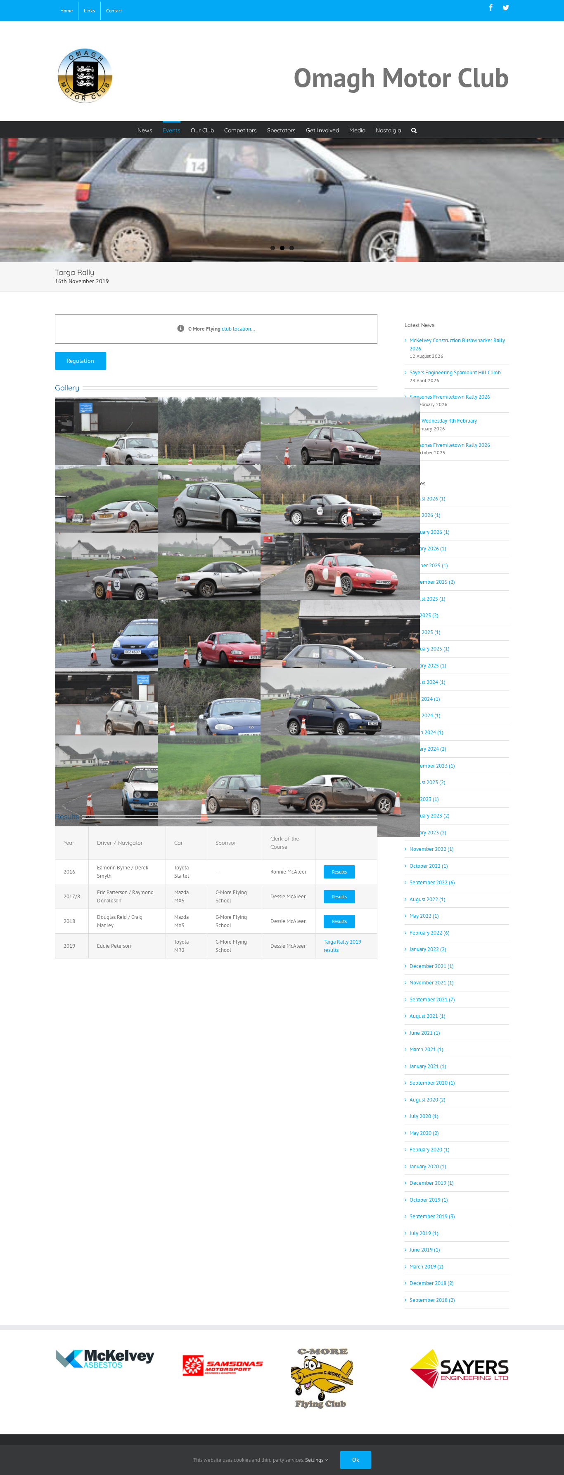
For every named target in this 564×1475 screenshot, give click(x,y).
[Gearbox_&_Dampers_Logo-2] (223, 1350)
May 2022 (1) (424, 915)
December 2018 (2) (432, 1283)
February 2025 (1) (430, 648)
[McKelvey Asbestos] (105, 1350)
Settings (315, 1459)
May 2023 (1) (424, 799)
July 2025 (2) (424, 615)
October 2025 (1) (429, 565)
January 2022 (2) (428, 949)
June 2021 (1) (425, 1032)
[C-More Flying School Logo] (322, 1350)
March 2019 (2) (426, 1266)
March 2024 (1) (426, 732)
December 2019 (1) (432, 1182)
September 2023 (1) (432, 765)
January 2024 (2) (428, 748)
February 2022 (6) (430, 932)
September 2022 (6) (432, 882)
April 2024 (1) (425, 715)
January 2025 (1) (428, 665)
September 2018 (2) (432, 1300)
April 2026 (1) (425, 515)
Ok (355, 1459)
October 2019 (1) (429, 1199)
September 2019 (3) (432, 1216)
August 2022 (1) (428, 899)
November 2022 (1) (432, 849)
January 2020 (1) (428, 1166)
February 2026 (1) (430, 532)
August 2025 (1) (428, 598)
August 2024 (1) (428, 682)
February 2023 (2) (430, 815)
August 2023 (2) (428, 782)
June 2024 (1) (425, 698)
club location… (238, 328)
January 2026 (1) (428, 548)
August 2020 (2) (428, 1099)
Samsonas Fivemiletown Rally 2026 (450, 396)
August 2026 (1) (428, 498)
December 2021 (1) (432, 966)
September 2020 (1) (432, 1082)
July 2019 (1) (424, 1233)
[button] (414, 129)
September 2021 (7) (432, 999)
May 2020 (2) (424, 1133)
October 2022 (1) (429, 865)
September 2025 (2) (432, 581)
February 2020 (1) (430, 1149)
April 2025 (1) (425, 632)
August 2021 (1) (428, 1015)
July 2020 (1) (424, 1116)
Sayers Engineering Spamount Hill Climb (455, 372)
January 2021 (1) (428, 1066)
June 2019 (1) (425, 1249)
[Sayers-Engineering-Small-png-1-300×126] (459, 1350)
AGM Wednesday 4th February (443, 420)
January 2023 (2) (428, 832)
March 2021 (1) (426, 1049)
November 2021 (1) (432, 982)
